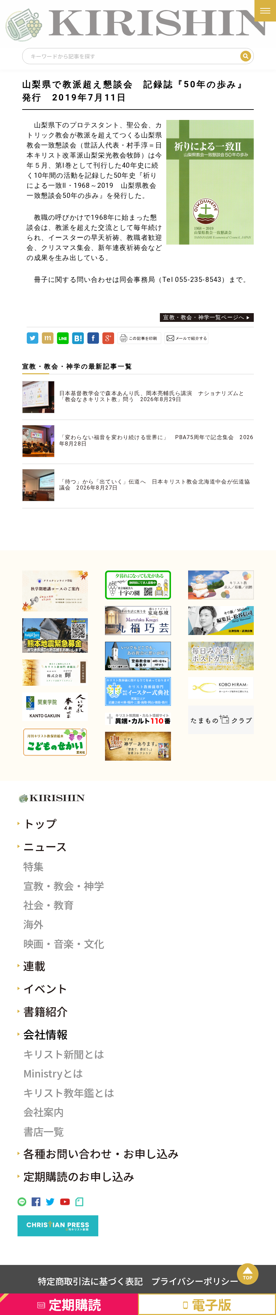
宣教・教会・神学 (63, 885)
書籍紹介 (45, 1011)
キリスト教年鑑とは (68, 1092)
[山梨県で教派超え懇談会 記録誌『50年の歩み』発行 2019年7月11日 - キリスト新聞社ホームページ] (78, 342)
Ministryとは (53, 1073)
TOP (247, 1277)
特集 (33, 866)
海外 (33, 924)
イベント (45, 988)
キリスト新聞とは (63, 1054)
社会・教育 (48, 904)
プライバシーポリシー (194, 1281)
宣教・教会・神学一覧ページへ (203, 317)
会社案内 (43, 1111)
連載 (34, 965)
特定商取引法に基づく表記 (90, 1281)
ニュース (45, 846)
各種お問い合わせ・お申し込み (101, 1153)
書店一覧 (43, 1131)
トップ (40, 823)
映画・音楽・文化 (63, 943)
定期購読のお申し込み (78, 1176)
